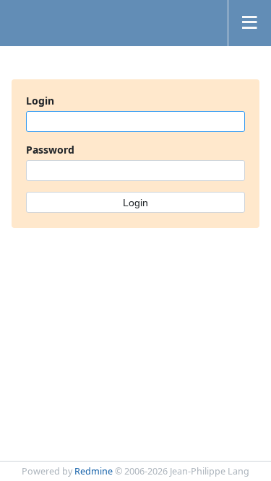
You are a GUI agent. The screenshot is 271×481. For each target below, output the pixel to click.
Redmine (93, 471)
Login (40, 100)
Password (50, 149)
